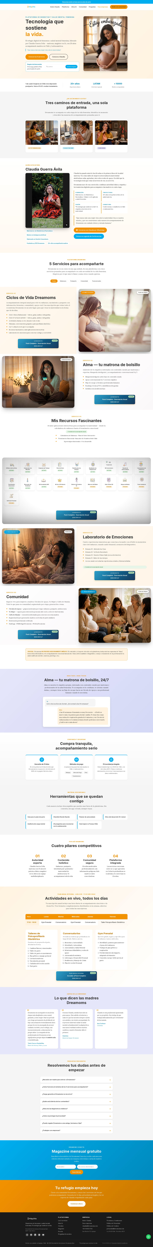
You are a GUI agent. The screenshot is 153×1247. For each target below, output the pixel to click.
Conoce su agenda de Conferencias (88, 236)
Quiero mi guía (71, 66)
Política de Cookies (113, 1226)
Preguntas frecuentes (64, 1234)
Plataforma (65, 7)
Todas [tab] (54, 281)
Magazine (61, 1229)
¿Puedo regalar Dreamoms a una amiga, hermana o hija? (62, 1123)
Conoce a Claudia (58, 57)
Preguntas (92, 7)
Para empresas (103, 7)
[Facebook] (31, 1234)
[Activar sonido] (66, 225)
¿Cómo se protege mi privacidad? (54, 1116)
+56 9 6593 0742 (87, 1229)
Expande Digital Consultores (120, 1243)
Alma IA (74, 7)
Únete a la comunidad (119, 7)
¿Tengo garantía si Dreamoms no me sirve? (57, 1094)
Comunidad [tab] (84, 281)
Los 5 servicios (62, 1220)
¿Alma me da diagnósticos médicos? (55, 1109)
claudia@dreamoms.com (90, 1226)
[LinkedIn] (35, 1234)
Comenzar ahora (77, 1204)
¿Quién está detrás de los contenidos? (55, 1101)
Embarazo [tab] (63, 281)
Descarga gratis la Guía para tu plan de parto (76, 2)
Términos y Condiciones (114, 1220)
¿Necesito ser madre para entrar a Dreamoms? (58, 1080)
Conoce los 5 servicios (37, 57)
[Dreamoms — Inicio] (31, 7)
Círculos (60, 1226)
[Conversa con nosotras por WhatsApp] (148, 1236)
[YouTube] (43, 1234)
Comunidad (83, 7)
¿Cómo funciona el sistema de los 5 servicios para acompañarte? (65, 1087)
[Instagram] (27, 1234)
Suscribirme (76, 1172)
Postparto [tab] (73, 281)
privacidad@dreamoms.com (115, 1229)
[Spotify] (39, 1234)
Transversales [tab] (96, 281)
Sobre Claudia (55, 7)
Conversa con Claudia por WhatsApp (91, 230)
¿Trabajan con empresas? (51, 1130)
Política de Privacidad (113, 1223)
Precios (60, 1231)
